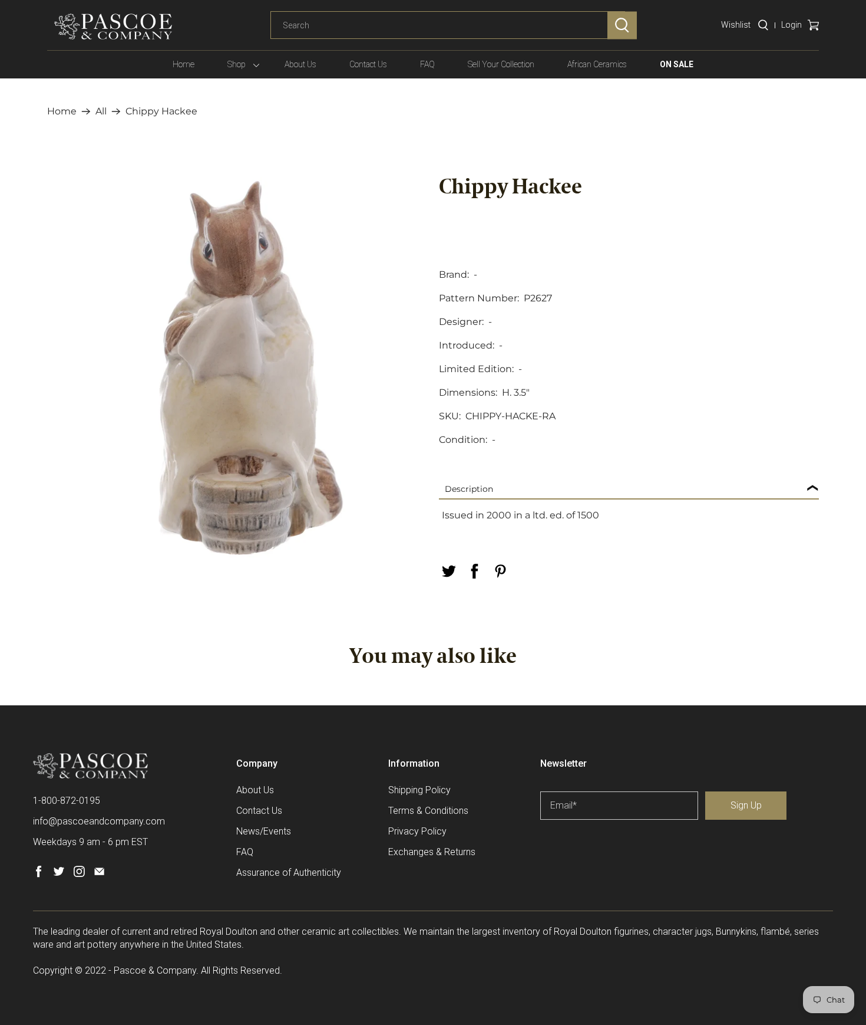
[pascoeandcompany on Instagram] (79, 874)
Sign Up (746, 805)
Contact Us (368, 64)
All (101, 111)
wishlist (736, 24)
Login (791, 24)
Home (183, 64)
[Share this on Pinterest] (500, 571)
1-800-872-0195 (66, 800)
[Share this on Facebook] (474, 571)
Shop (236, 64)
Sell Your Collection (501, 64)
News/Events (263, 831)
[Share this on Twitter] (448, 571)
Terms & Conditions (428, 810)
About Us (300, 64)
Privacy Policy (417, 831)
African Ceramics (597, 64)
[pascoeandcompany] (113, 27)
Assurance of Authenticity (288, 872)
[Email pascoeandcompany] (99, 874)
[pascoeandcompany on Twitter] (58, 874)
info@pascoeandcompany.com (99, 821)
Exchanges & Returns (431, 852)
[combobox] (447, 25)
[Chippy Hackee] (237, 367)
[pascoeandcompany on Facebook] (38, 874)
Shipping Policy (419, 790)
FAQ (427, 64)
